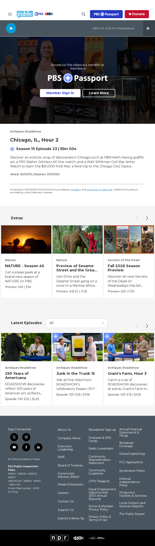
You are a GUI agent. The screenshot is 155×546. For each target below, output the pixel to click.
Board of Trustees (70, 465)
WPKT (37, 480)
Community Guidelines (97, 472)
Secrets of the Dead (123, 260)
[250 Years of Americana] (26, 347)
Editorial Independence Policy (129, 482)
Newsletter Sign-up (102, 430)
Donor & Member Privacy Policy (101, 508)
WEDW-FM (15, 480)
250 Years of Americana (17, 375)
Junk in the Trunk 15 (75, 373)
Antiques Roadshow (25, 131)
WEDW (32, 473)
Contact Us (65, 501)
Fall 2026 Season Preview (124, 268)
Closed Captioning (132, 454)
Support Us (65, 510)
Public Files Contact (19, 488)
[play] (11, 28)
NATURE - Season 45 (24, 266)
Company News (69, 438)
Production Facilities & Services (133, 494)
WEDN (22, 473)
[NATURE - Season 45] (26, 239)
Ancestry (76, 189)
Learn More (99, 93)
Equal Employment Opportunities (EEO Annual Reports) (102, 494)
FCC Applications (131, 462)
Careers (63, 493)
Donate (138, 14)
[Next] (147, 218)
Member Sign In (60, 93)
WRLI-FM (14, 484)
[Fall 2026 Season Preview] (129, 239)
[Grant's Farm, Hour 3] (129, 347)
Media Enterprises (70, 484)
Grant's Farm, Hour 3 (127, 373)
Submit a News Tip (71, 518)
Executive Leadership (65, 448)
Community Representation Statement (100, 460)
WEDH (12, 473)
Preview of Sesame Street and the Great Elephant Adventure (76, 270)
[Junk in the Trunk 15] (77, 347)
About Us (64, 430)
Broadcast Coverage (126, 444)
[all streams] (149, 28)
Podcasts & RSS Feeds (100, 439)
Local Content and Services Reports (132, 505)
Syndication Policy (132, 470)
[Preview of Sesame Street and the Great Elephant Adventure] (77, 239)
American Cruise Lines (100, 189)
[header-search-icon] (83, 14)
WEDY (12, 477)
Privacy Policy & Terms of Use (100, 518)
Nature (10, 260)
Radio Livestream (101, 448)
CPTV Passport (99, 481)
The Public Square (132, 514)
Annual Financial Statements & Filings (130, 433)
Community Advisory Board (68, 475)
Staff (61, 457)
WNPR (27, 480)
